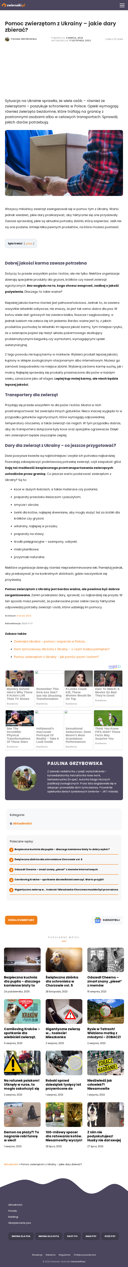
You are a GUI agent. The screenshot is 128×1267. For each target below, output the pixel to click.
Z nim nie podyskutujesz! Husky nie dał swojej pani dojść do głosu (104, 1136)
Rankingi (13, 1217)
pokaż (29, 243)
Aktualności (22, 823)
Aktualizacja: (71, 40)
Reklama (51, 1254)
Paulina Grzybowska (24, 39)
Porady (12, 1210)
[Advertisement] (64, 72)
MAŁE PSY (91, 1236)
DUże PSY (110, 1236)
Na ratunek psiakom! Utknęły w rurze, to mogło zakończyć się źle (22, 1085)
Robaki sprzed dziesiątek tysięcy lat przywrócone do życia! (63, 1085)
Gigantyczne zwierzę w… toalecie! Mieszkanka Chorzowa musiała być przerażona (66, 889)
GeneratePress (78, 1261)
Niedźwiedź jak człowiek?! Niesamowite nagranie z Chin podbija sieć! (100, 1085)
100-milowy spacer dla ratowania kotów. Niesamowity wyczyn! (64, 1136)
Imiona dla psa (21, 1236)
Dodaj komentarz (21, 920)
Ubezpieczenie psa (19, 1223)
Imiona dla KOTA (48, 1236)
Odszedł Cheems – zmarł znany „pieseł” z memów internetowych (56, 869)
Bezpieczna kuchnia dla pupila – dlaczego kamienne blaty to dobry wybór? (62, 849)
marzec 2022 (24, 615)
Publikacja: (67, 37)
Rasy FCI (72, 1236)
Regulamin (64, 1254)
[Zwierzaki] (13, 5)
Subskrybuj (111, 920)
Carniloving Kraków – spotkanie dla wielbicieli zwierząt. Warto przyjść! (59, 879)
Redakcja (37, 1254)
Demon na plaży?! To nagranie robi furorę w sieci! (21, 1136)
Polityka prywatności (85, 1254)
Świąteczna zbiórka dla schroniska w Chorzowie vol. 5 (48, 859)
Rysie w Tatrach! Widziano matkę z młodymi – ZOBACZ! (104, 1033)
